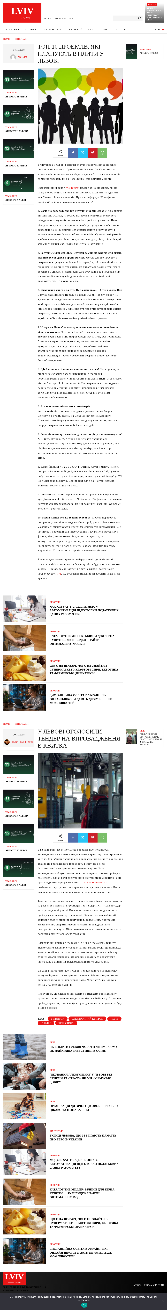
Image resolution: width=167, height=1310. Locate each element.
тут (59, 573)
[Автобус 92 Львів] (18, 148)
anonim (22, 57)
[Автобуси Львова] (18, 114)
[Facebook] (73, 153)
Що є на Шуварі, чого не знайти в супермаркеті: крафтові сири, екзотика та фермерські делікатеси (84, 669)
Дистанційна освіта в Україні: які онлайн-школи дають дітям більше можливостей (81, 699)
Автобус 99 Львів (16, 96)
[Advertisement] (146, 113)
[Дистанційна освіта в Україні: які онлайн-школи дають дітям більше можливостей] (24, 697)
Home (7, 39)
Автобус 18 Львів (149, 53)
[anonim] (14, 57)
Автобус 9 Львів (15, 200)
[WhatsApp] (102, 153)
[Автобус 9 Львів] (18, 183)
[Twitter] (83, 153)
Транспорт (11, 93)
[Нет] (163, 1301)
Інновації (152, 4)
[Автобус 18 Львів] (131, 51)
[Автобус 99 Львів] (18, 79)
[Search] (139, 18)
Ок (84, 1305)
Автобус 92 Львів (16, 165)
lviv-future (72, 187)
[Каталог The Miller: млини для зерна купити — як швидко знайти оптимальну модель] (24, 638)
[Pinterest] (93, 153)
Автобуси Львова (16, 131)
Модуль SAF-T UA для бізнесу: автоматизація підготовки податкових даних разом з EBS (84, 610)
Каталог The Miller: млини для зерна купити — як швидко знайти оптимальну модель (82, 639)
